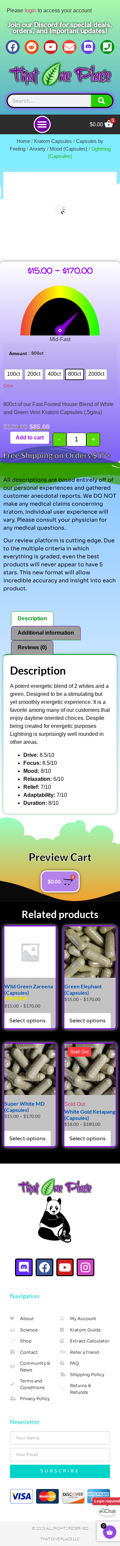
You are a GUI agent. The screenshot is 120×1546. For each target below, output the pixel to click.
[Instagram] (85, 1267)
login (30, 10)
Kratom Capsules (53, 141)
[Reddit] (32, 47)
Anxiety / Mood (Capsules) (58, 149)
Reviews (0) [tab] (32, 647)
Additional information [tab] (46, 633)
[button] (42, 124)
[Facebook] (13, 47)
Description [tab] (32, 618)
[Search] (102, 101)
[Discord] (88, 47)
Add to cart (30, 437)
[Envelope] (69, 47)
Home (23, 141)
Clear (8, 385)
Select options (27, 1020)
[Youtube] (51, 47)
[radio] (13, 374)
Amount (18, 353)
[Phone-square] (107, 47)
